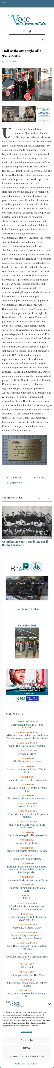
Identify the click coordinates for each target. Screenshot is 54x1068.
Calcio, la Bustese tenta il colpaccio (27, 780)
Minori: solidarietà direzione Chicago (27, 851)
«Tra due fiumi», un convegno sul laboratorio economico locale (27, 907)
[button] (49, 1004)
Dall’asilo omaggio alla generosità (27, 835)
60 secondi (27, 967)
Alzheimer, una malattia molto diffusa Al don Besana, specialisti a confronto (27, 736)
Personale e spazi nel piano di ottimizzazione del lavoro (27, 936)
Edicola (27, 898)
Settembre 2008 (27, 625)
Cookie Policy (20, 1063)
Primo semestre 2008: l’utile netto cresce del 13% (27, 918)
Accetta (27, 1040)
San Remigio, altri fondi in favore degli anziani (27, 826)
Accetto (27, 592)
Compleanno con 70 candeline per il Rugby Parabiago (25, 543)
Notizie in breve (27, 753)
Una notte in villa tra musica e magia (27, 798)
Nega (27, 1048)
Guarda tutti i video (27, 609)
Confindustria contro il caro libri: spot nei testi (27, 958)
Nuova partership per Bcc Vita (27, 975)
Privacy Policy (32, 1063)
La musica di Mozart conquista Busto (27, 880)
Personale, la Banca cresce (27, 927)
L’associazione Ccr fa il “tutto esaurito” (27, 726)
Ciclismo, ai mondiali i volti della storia (27, 889)
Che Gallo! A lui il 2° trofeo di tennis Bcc (27, 789)
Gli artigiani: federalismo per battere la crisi (27, 984)
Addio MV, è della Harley (27, 858)
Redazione (11, 61)
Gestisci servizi (26, 1031)
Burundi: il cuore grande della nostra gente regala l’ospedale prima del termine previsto (27, 869)
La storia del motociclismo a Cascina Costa (27, 770)
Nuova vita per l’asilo (27, 843)
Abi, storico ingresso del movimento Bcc (27, 994)
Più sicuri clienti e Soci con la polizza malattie (27, 815)
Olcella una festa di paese (27, 761)
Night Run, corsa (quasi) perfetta (27, 746)
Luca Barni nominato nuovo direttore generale (27, 947)
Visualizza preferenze (27, 1056)
